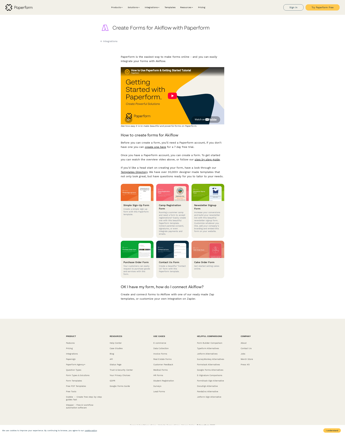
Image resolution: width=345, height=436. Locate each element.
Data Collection (161, 348)
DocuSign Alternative (207, 386)
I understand (332, 430)
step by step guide (207, 159)
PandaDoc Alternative (207, 391)
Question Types (73, 370)
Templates (170, 7)
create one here (155, 147)
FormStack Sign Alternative (210, 381)
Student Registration (163, 381)
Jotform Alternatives (207, 354)
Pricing (201, 7)
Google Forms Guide (120, 386)
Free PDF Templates (76, 386)
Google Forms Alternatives (210, 370)
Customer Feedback (163, 364)
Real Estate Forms (162, 359)
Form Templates (74, 381)
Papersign (71, 359)
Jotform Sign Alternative (209, 397)
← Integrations (108, 41)
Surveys (157, 386)
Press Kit (245, 364)
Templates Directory (134, 172)
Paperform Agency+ (75, 364)
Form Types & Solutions (77, 375)
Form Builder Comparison (209, 343)
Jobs (243, 354)
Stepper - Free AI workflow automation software (80, 406)
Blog (112, 354)
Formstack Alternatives (208, 364)
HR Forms (158, 375)
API (111, 359)
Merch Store (247, 359)
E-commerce (159, 343)
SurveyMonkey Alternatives (210, 359)
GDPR (112, 381)
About (244, 343)
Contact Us (246, 348)
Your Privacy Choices (120, 375)
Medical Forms (160, 370)
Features (70, 343)
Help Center (116, 343)
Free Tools (71, 391)
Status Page (115, 364)
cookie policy (91, 430)
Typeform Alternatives (208, 348)
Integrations (72, 354)
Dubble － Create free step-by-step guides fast (84, 398)
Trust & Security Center (121, 370)
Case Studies (116, 348)
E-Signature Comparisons (209, 375)
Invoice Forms (160, 354)
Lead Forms (159, 391)
